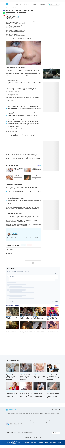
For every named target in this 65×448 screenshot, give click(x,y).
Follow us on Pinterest (59, 409)
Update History (9, 249)
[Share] (4, 10)
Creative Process (33, 422)
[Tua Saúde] (10, 4)
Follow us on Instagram (52, 409)
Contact (31, 426)
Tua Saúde (8, 7)
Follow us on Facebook (56, 409)
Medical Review (47, 422)
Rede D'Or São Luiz (34, 442)
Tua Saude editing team (16, 18)
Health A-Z (12, 7)
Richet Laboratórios (53, 442)
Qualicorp (59, 442)
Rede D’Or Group (38, 437)
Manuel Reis (14, 233)
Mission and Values (48, 420)
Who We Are (32, 420)
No (30, 245)
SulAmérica (47, 442)
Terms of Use (47, 424)
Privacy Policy (32, 424)
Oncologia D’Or (41, 442)
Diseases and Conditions (20, 7)
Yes (24, 245)
